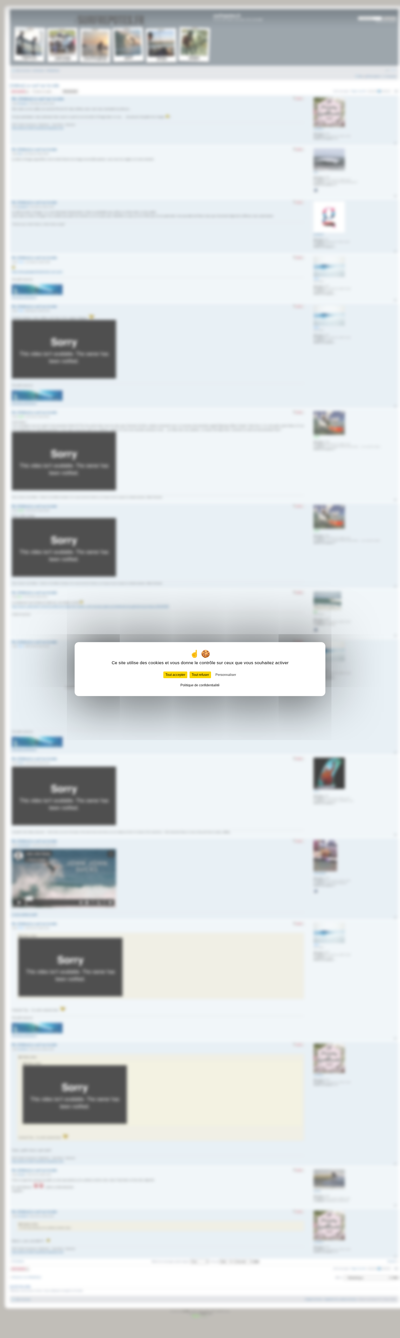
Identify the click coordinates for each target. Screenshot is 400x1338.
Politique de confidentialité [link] (200, 685)
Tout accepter (175, 675)
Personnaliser (225, 675)
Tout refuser (200, 675)
